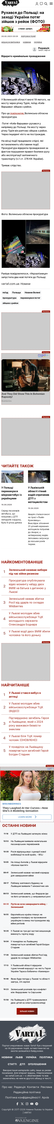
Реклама (25, 29)
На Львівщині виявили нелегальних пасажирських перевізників (29, 842)
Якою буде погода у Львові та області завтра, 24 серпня (30, 980)
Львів (19, 1057)
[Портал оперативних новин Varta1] (10, 3)
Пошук (45, 3)
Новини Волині (32, 292)
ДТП (22, 1064)
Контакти (33, 1087)
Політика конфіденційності (22, 1097)
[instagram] (27, 1104)
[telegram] (36, 1104)
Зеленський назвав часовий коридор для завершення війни (30, 874)
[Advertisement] (26, 190)
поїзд (5, 292)
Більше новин (27, 1011)
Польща (16, 292)
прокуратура (9, 298)
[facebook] (17, 1104)
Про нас (7, 1087)
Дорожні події (28, 36)
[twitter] (22, 1104)
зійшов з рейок (10, 303)
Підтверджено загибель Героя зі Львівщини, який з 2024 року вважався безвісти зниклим (29, 723)
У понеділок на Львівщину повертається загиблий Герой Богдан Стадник (28, 750)
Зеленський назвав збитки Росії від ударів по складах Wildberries (26, 602)
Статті (12, 1064)
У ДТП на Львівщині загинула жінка (29, 833)
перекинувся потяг (30, 298)
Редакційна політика (27, 1092)
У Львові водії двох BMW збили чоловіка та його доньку (29, 633)
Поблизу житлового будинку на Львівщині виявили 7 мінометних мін (30, 884)
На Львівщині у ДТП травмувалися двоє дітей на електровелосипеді (29, 1001)
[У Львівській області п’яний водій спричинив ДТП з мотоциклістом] (39, 476)
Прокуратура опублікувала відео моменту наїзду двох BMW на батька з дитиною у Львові (27, 586)
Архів (45, 1097)
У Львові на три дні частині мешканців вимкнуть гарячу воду (31, 932)
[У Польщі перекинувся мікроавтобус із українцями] (12, 476)
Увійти (36, 3)
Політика (45, 1057)
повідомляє (17, 113)
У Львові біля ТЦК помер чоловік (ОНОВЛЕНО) (25, 738)
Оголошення (37, 1064)
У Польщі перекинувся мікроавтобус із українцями (11, 493)
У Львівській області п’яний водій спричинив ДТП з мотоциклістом (38, 494)
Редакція (20, 1087)
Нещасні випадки (10, 42)
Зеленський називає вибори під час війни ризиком (28, 571)
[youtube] (31, 1104)
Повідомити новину (41, 3)
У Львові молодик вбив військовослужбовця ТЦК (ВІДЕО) (26, 707)
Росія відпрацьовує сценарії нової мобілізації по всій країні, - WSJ (28, 853)
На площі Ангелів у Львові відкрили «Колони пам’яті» (29, 863)
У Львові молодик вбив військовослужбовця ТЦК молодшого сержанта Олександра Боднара (26, 619)
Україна (31, 1057)
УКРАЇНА (38, 42)
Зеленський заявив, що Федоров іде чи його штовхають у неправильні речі (30, 895)
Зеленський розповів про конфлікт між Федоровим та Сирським (28, 991)
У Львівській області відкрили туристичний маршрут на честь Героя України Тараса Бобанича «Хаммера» (31, 968)
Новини (27, 42)
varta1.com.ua (15, 1075)
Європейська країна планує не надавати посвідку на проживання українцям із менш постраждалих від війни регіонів (30, 919)
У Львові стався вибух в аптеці (25, 694)
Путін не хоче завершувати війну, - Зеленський (29, 905)
